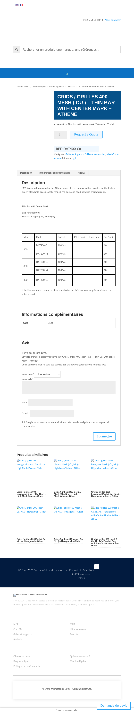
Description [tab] (26, 173)
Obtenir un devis (21, 656)
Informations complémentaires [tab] (54, 173)
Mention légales (78, 661)
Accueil (20, 87)
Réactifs (74, 634)
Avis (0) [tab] (81, 173)
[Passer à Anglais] (17, 5)
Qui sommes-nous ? (80, 656)
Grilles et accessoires (95, 154)
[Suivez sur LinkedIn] (96, 566)
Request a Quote (86, 134)
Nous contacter (113, 20)
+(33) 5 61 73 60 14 (26, 570)
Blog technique (20, 661)
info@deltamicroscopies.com (54, 570)
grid (75, 158)
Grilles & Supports (40, 87)
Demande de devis (113, 705)
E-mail (26, 413)
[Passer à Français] (21, 5)
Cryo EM (17, 629)
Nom (25, 402)
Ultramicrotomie (78, 629)
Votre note (28, 374)
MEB (72, 624)
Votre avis (27, 379)
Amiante (17, 639)
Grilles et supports (22, 634)
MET (27, 87)
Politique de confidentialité (26, 666)
